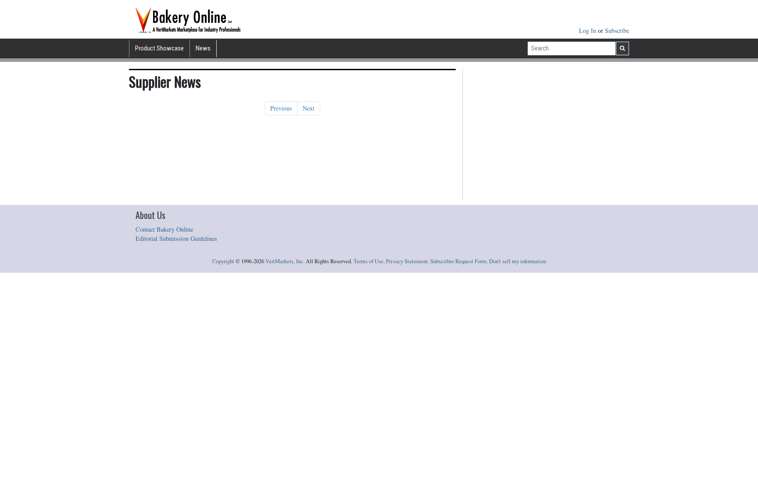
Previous (281, 108)
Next (309, 108)
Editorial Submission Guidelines (176, 238)
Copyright (223, 261)
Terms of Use (368, 261)
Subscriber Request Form (458, 261)
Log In (588, 30)
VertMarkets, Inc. (284, 261)
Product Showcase (159, 48)
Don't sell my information (517, 261)
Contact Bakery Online (164, 229)
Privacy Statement (407, 261)
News (203, 48)
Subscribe (617, 30)
